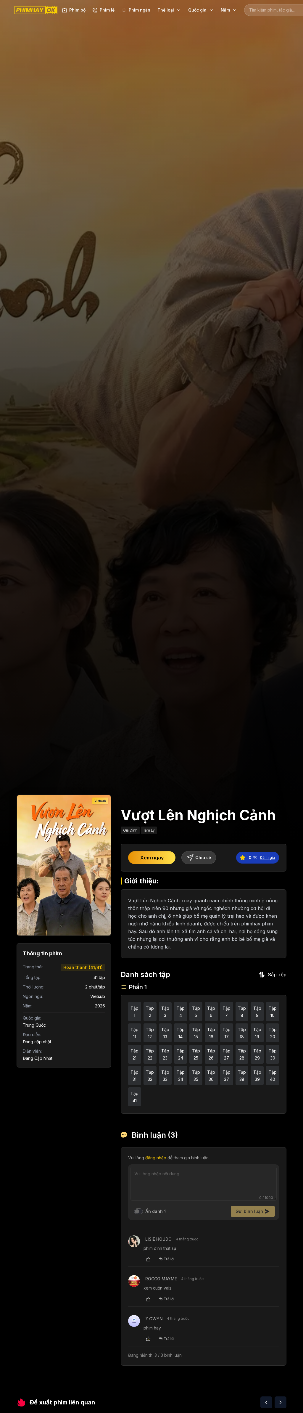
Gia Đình (130, 830)
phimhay (250, 924)
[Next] (280, 1402)
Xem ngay (152, 858)
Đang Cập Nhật (37, 1058)
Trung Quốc (34, 1025)
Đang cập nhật (37, 1041)
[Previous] (266, 1402)
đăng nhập (155, 1157)
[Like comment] (148, 1259)
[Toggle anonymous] (138, 1211)
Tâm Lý (149, 830)
